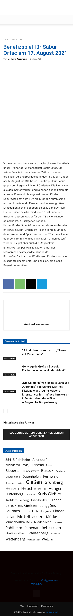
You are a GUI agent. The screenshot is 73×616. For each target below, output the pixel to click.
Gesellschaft (9, 358)
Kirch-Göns (30, 494)
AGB (22, 605)
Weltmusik (55, 533)
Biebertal (13, 470)
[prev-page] (5, 411)
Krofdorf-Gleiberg (17, 500)
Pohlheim (13, 527)
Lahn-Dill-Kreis (40, 500)
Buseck (47, 470)
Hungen (55, 488)
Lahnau (57, 500)
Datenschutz (47, 605)
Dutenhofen (31, 476)
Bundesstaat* (31, 471)
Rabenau (31, 528)
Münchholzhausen (18, 522)
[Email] (31, 284)
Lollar (10, 517)
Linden (59, 511)
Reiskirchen (51, 527)
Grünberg (53, 482)
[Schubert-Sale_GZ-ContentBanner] (36, 30)
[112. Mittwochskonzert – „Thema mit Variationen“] (11, 354)
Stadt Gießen (15, 533)
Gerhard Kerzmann (17, 58)
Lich (26, 511)
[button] (5, 19)
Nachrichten (17, 39)
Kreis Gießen (49, 493)
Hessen (12, 488)
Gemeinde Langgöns (14, 483)
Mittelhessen (30, 516)
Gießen (34, 482)
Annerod (38, 465)
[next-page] (11, 411)
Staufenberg (38, 533)
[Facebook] (8, 284)
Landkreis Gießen (21, 505)
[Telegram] (42, 284)
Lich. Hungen (41, 511)
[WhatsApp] (20, 284)
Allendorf (39, 459)
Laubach (12, 511)
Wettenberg (15, 539)
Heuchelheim (33, 488)
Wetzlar (48, 539)
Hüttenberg (14, 494)
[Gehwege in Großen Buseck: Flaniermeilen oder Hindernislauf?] (11, 370)
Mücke (51, 517)
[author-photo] (36, 319)
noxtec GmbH (52, 611)
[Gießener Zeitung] (33, 7)
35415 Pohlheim (17, 459)
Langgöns (48, 505)
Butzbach (60, 471)
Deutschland (12, 476)
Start (5, 39)
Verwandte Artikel (15, 341)
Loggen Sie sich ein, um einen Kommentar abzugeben (36, 434)
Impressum (32, 605)
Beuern (49, 465)
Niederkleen (42, 522)
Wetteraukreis (34, 539)
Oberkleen (58, 522)
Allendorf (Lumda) (17, 465)
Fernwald (51, 476)
